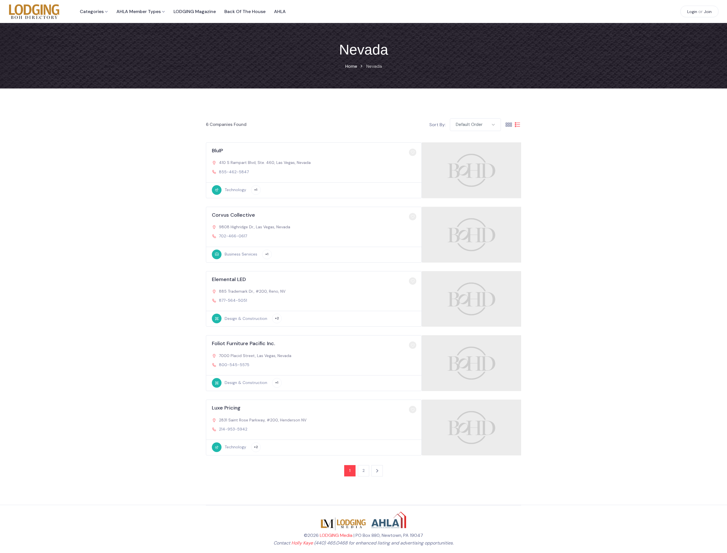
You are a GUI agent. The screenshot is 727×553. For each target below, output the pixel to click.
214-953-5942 (233, 429)
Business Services (241, 254)
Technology (235, 189)
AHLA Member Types (138, 11)
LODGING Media (336, 535)
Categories (92, 11)
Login (692, 11)
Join (708, 11)
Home (351, 66)
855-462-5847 (234, 171)
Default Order (469, 124)
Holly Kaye (302, 543)
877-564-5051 (233, 300)
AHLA (280, 11)
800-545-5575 (234, 364)
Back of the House (245, 11)
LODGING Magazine (195, 11)
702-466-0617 (233, 235)
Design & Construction (246, 318)
